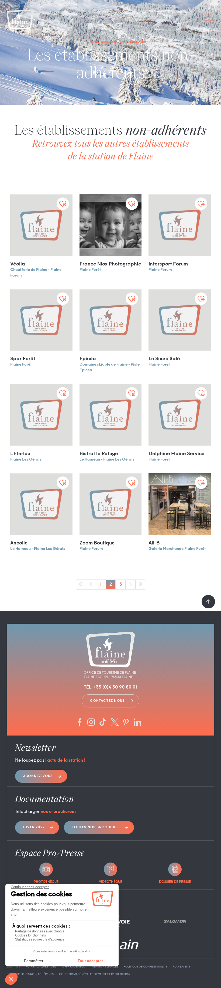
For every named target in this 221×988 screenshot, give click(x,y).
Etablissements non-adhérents (30, 974)
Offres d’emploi (74, 966)
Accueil (81, 41)
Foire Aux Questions (41, 966)
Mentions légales (105, 966)
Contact (13, 966)
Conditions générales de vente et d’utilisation (94, 974)
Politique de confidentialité (145, 966)
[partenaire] (175, 921)
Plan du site (181, 966)
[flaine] (20, 20)
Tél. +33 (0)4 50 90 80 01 (110, 687)
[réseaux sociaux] (79, 722)
